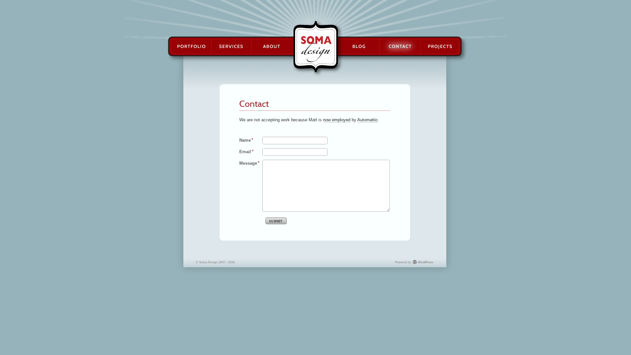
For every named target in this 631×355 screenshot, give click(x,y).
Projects (440, 46)
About (273, 46)
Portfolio (191, 46)
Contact (400, 46)
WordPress (425, 262)
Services (231, 46)
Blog (358, 46)
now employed (336, 119)
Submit (276, 221)
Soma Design (315, 46)
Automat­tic (367, 119)
